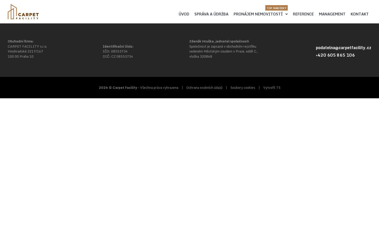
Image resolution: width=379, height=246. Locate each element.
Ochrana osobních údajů (204, 87)
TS (278, 87)
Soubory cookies (242, 87)
